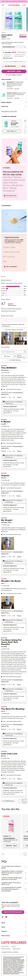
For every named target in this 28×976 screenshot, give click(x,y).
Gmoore (3, 477)
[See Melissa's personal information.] (7, 756)
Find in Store (5, 935)
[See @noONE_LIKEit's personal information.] (12, 522)
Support (4, 931)
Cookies (13, 946)
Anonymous (5, 370)
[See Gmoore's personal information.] (7, 477)
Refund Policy (16, 948)
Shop (3, 923)
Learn (3, 927)
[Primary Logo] (14, 5)
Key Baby (4, 646)
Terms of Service (5, 948)
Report (19, 397)
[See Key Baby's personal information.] (8, 646)
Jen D (3, 711)
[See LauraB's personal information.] (7, 424)
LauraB (3, 424)
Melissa (3, 756)
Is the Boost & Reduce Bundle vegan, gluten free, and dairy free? (11, 878)
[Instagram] (6, 917)
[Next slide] (25, 854)
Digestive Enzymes (12, 237)
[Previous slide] (21, 854)
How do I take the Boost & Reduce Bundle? (11, 867)
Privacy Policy (5, 946)
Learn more (16, 88)
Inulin (4, 261)
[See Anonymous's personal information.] (10, 370)
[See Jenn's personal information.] (5, 583)
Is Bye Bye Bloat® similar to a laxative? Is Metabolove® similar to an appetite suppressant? (12, 872)
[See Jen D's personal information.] (6, 711)
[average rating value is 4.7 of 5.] (4, 38)
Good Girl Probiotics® (9, 838)
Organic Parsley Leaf (11, 252)
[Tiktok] (2, 917)
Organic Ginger (9, 247)
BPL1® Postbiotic (9, 256)
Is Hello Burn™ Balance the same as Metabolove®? (11, 883)
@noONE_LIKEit (6, 522)
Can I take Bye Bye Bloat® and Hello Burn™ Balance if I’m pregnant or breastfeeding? (11, 889)
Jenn (2, 583)
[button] (23, 5)
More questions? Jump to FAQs (9, 111)
